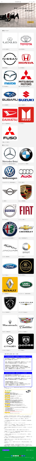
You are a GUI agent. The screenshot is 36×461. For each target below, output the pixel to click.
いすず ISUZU (20, 123)
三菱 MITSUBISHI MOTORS (23, 86)
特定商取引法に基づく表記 (28, 457)
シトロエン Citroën (5, 350)
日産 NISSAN (4, 67)
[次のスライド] (19, 28)
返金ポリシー (16, 457)
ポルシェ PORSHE (21, 200)
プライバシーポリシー (21, 457)
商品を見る (30, 22)
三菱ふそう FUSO (5, 142)
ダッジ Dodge (21, 350)
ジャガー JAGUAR (5, 256)
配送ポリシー (12, 457)
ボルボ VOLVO (5, 219)
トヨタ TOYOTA (21, 49)
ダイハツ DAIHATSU (6, 123)
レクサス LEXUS (5, 49)
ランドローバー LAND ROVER (24, 293)
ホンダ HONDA (21, 67)
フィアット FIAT (21, 219)
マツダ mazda (5, 86)
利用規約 (33, 457)
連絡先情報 (32, 458)
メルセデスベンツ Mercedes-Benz (8, 163)
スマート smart (21, 256)
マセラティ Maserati (6, 331)
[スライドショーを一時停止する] (21, 28)
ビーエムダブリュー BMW (23, 163)
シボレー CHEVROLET (22, 238)
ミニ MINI (4, 200)
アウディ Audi (21, 182)
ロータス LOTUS (21, 275)
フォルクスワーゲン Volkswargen (8, 182)
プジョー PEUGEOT (6, 312)
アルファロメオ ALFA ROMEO (7, 238)
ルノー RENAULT (5, 293)
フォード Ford (4, 275)
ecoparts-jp (8, 457)
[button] (2, 2)
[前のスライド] (15, 28)
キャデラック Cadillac (22, 331)
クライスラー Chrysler (22, 312)
